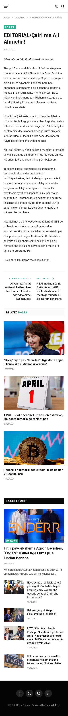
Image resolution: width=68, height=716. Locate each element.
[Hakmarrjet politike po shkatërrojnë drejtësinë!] (14, 615)
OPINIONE (10, 27)
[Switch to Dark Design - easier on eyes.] (56, 6)
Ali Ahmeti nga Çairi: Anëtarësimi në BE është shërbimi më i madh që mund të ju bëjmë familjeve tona (49, 291)
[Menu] (6, 6)
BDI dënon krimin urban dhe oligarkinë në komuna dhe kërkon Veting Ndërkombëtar (44, 660)
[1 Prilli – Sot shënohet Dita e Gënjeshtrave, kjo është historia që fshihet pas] (34, 393)
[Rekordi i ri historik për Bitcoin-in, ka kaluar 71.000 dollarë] (34, 448)
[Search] (62, 6)
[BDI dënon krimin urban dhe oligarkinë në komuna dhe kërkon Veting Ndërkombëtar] (14, 661)
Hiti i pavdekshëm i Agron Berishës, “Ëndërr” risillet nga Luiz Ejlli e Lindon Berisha (33, 553)
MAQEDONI (11, 541)
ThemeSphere (52, 705)
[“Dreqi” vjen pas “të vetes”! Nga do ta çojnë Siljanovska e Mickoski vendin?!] (34, 338)
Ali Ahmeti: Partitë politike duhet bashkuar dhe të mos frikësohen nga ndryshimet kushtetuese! (17, 291)
